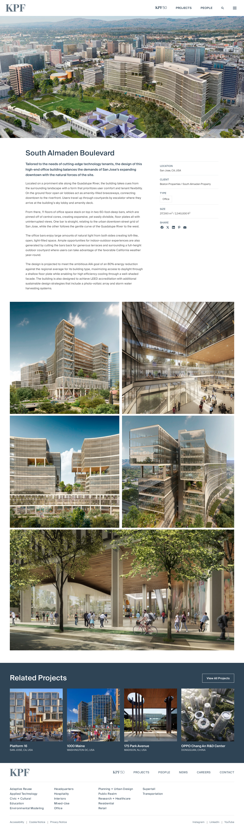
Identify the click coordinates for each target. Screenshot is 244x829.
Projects (141, 772)
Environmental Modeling (27, 808)
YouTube (229, 822)
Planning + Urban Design (115, 789)
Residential (106, 803)
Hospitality (61, 793)
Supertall (149, 789)
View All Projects (218, 678)
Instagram (199, 822)
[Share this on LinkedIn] (173, 227)
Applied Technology (24, 793)
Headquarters (63, 789)
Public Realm (107, 793)
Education (17, 803)
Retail (102, 808)
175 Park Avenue (136, 746)
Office (166, 199)
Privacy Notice (58, 822)
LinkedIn (214, 822)
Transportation (153, 793)
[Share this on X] (168, 227)
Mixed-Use (61, 803)
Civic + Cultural (20, 798)
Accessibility (17, 822)
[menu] (233, 8)
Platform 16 (18, 746)
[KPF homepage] (15, 8)
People (164, 772)
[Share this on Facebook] (162, 227)
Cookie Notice (37, 822)
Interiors (60, 798)
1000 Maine (76, 746)
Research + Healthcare (114, 798)
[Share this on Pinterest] (179, 227)
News (183, 772)
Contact (227, 772)
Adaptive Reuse (21, 789)
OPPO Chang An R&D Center (203, 746)
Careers (204, 772)
